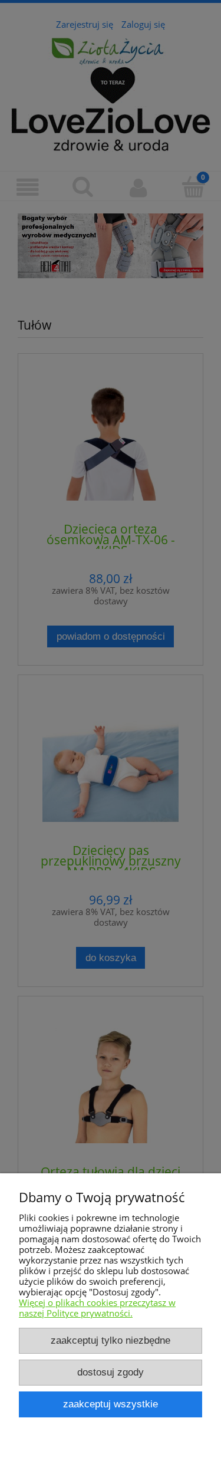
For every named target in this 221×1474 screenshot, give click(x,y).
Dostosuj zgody (110, 1372)
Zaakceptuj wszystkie (110, 1404)
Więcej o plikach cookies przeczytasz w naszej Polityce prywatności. (97, 1308)
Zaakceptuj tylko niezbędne (110, 1340)
